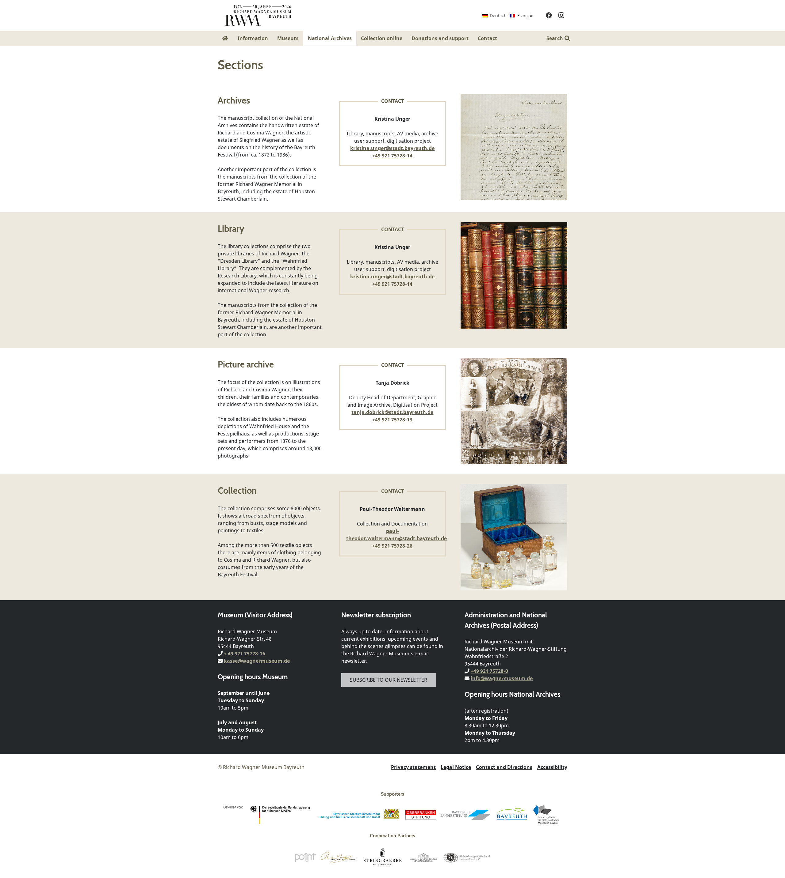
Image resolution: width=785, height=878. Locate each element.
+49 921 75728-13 (392, 419)
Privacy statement (413, 767)
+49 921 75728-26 (392, 545)
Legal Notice (456, 767)
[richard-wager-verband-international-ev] (466, 857)
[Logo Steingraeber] (383, 857)
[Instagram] (561, 15)
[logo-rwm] (257, 15)
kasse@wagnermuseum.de (257, 661)
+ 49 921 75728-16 (244, 653)
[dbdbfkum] (268, 815)
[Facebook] (549, 15)
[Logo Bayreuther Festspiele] (338, 857)
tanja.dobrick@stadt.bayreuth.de (392, 412)
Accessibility (552, 767)
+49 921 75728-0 (489, 671)
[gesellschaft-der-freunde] (423, 857)
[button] (502, 38)
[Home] (225, 38)
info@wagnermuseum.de (502, 678)
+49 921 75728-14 (392, 155)
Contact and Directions (504, 767)
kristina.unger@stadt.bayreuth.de (392, 148)
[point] (305, 857)
